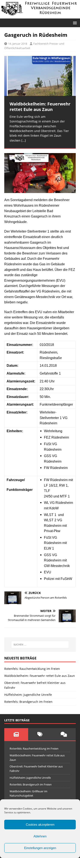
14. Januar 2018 (17, 43)
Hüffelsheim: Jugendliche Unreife (28, 695)
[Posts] (16, 734)
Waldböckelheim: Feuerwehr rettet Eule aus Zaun (39, 676)
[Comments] (64, 734)
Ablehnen (40, 836)
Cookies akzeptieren (40, 824)
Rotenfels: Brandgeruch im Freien (28, 702)
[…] (23, 140)
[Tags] (40, 734)
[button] (74, 23)
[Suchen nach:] (40, 644)
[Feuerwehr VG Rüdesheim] (40, 16)
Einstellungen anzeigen (40, 848)
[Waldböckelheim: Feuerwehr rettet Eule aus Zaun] (40, 76)
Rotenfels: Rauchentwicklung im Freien (32, 669)
